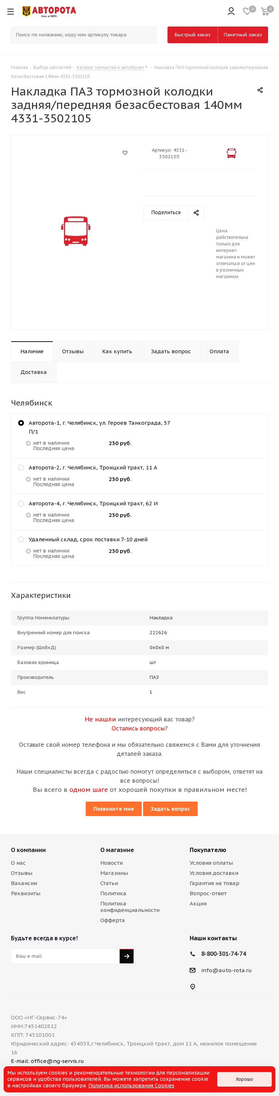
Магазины (114, 872)
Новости (111, 862)
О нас (18, 862)
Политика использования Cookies (131, 1085)
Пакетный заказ (243, 35)
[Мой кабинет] (231, 11)
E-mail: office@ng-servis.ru (47, 1061)
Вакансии (24, 883)
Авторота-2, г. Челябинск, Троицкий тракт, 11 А (93, 467)
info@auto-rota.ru (226, 970)
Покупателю (208, 849)
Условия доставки (214, 872)
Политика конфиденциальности (129, 906)
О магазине (117, 849)
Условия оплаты (211, 862)
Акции (198, 903)
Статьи (109, 883)
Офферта (112, 920)
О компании (28, 849)
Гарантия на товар (214, 883)
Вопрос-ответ (208, 893)
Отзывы (21, 872)
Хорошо (244, 1079)
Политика (113, 893)
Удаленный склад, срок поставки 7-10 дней (88, 539)
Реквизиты (25, 893)
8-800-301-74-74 (223, 953)
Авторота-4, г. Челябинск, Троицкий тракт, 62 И (93, 503)
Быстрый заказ (192, 35)
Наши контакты (213, 938)
